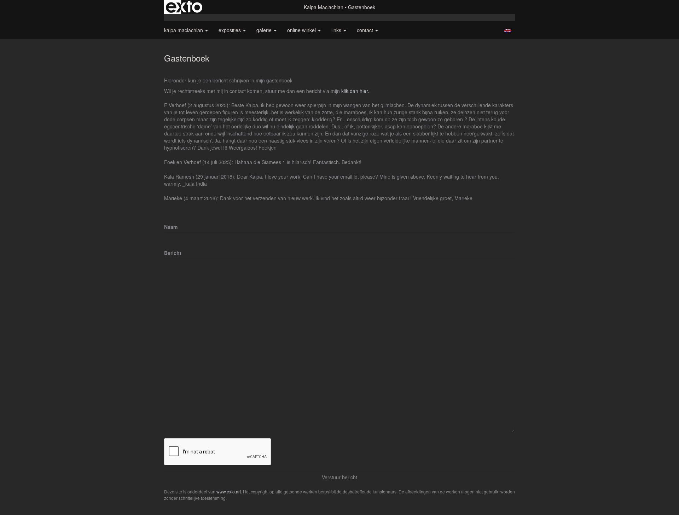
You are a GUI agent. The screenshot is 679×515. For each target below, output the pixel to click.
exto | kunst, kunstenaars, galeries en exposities (184, 7)
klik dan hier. (355, 90)
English (508, 30)
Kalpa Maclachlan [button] (184, 30)
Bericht (172, 252)
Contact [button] (366, 30)
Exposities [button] (230, 30)
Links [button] (337, 30)
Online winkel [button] (302, 30)
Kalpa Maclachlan (323, 7)
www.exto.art (228, 491)
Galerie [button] (264, 30)
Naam (171, 226)
